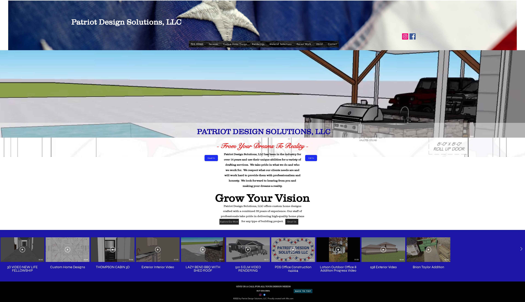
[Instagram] (405, 36)
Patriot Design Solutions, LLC (126, 22)
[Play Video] (22, 249)
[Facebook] (412, 36)
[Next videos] (521, 249)
